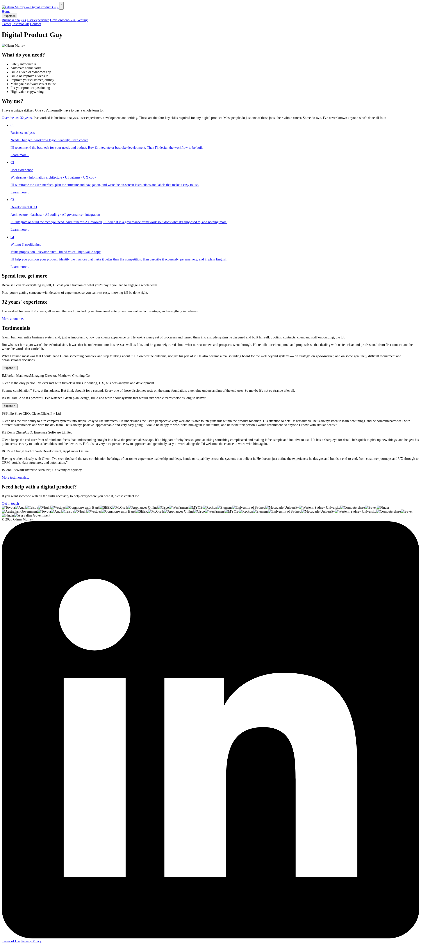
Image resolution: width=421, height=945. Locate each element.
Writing (82, 20)
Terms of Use (11, 941)
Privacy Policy (31, 941)
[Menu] (61, 6)
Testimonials (20, 24)
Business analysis (14, 20)
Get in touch (10, 503)
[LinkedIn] (210, 937)
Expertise (10, 16)
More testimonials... (15, 477)
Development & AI (63, 20)
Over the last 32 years (17, 118)
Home (6, 11)
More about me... (13, 318)
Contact (35, 24)
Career (6, 24)
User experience (38, 20)
